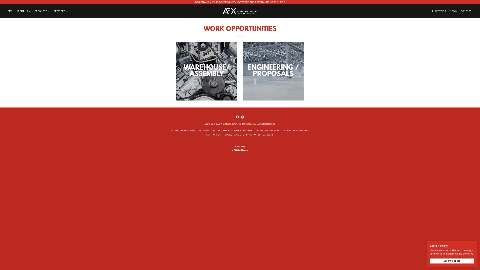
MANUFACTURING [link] (253, 131)
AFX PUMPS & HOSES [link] (229, 131)
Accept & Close (452, 261)
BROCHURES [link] (253, 135)
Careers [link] (268, 135)
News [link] (453, 11)
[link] (240, 11)
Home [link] (9, 11)
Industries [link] (439, 11)
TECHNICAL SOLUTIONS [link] (296, 131)
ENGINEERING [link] (273, 131)
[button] (24, 11)
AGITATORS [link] (209, 131)
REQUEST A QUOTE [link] (233, 135)
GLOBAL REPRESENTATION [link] (186, 131)
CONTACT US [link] (213, 135)
